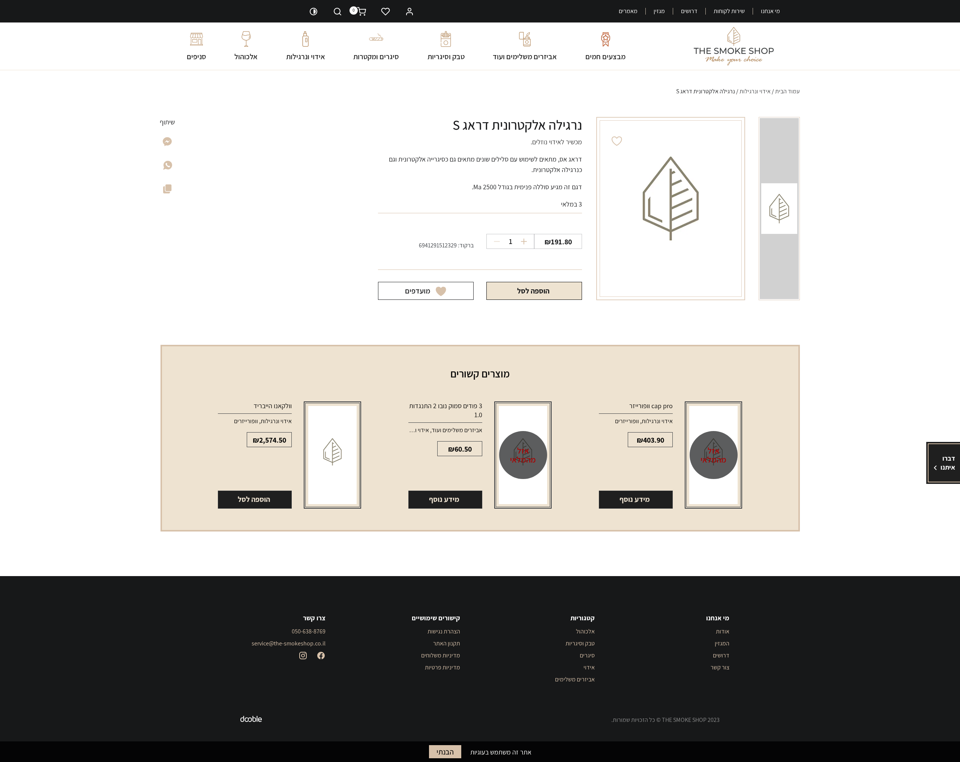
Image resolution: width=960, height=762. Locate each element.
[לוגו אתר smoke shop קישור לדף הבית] (734, 46)
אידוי (589, 667)
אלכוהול (246, 56)
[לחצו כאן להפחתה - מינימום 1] (494, 241)
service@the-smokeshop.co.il (289, 643)
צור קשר (720, 667)
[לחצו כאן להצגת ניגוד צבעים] (313, 11)
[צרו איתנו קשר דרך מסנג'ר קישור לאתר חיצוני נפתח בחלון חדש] (167, 143)
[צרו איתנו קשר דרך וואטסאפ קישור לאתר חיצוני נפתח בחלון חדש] (167, 167)
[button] (409, 10)
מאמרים (628, 11)
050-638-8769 (309, 631)
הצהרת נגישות (444, 631)
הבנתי (445, 752)
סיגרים (587, 655)
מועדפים (417, 291)
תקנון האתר (446, 643)
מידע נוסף (635, 499)
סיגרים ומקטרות (376, 56)
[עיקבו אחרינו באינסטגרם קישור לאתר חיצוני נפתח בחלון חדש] (303, 655)
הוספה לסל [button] (254, 499)
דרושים (689, 11)
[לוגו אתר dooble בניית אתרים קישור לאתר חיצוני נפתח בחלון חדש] (251, 720)
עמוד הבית (787, 91)
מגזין (659, 11)
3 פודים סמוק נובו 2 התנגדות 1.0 (445, 410)
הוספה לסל (533, 291)
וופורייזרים (627, 421)
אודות (722, 631)
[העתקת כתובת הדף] (167, 190)
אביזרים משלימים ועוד (525, 56)
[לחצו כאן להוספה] (526, 241)
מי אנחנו (770, 11)
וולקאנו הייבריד (273, 405)
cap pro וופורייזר (651, 405)
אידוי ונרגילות (305, 56)
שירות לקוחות (729, 11)
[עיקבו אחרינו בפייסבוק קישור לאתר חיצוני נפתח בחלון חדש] (321, 655)
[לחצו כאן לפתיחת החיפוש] (337, 11)
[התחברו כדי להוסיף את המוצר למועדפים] (616, 141)
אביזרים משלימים (575, 679)
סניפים (196, 56)
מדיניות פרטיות (442, 667)
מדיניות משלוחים (440, 655)
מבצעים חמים (605, 56)
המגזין (722, 643)
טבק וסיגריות (446, 56)
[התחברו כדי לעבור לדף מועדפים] (385, 11)
